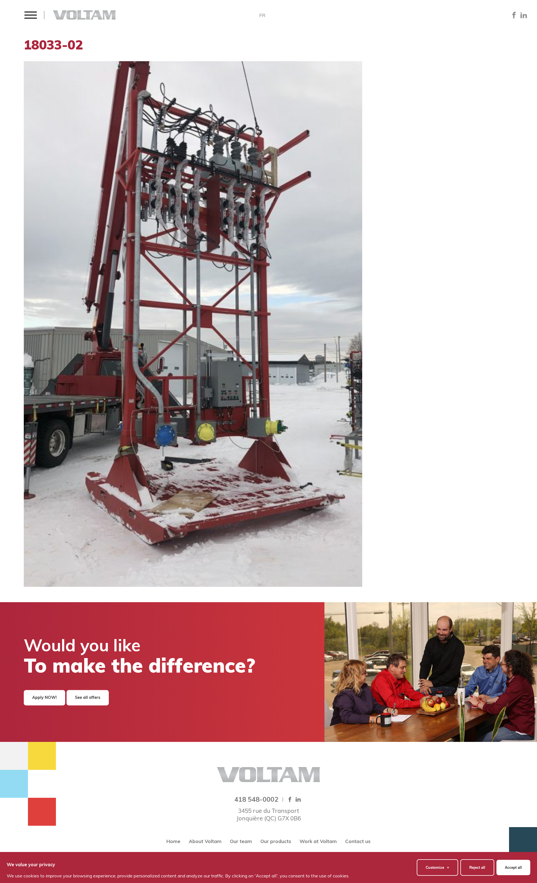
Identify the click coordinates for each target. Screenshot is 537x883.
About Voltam (205, 841)
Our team (241, 841)
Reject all (477, 867)
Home (173, 841)
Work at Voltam (318, 841)
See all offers (87, 697)
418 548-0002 (256, 799)
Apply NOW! (44, 697)
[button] (30, 15)
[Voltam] (84, 15)
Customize (437, 867)
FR (262, 15)
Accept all (513, 867)
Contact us (358, 841)
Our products (275, 841)
